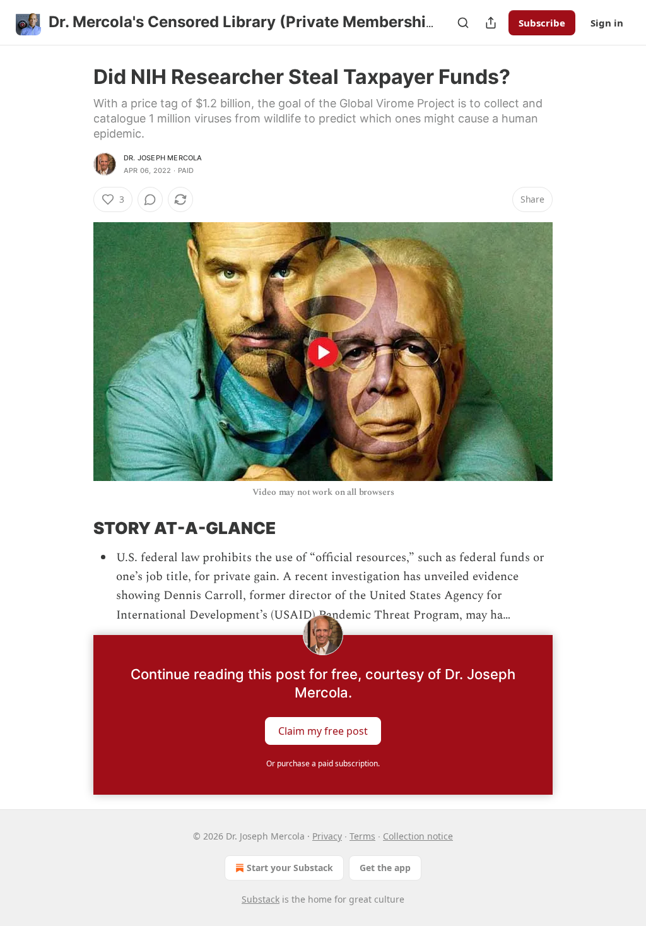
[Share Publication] (490, 22)
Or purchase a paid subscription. (323, 763)
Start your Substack (290, 868)
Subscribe (542, 22)
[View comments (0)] (150, 199)
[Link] (76, 528)
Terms (362, 836)
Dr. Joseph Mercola (163, 157)
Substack (260, 899)
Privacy (327, 836)
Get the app (385, 868)
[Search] (463, 22)
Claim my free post (323, 731)
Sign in (606, 22)
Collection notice (418, 836)
